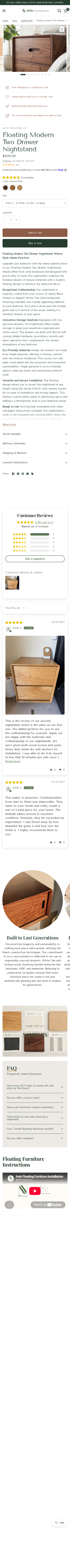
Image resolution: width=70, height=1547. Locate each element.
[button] (12, 177)
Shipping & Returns (15, 453)
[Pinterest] (23, 474)
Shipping (7, 160)
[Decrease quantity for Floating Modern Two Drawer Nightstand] (5, 219)
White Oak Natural (12, 187)
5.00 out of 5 (44, 522)
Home (5, 20)
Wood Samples (12, 433)
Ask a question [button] (35, 558)
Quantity (7, 212)
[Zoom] (61, 29)
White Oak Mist (19, 187)
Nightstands (27, 20)
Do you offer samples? (20, 1138)
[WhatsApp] (27, 474)
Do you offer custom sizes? (23, 1097)
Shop (14, 20)
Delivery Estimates (14, 443)
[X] (18, 474)
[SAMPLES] (35, 1031)
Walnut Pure (5, 187)
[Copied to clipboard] (32, 474)
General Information (15, 462)
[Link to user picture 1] (35, 675)
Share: (6, 474)
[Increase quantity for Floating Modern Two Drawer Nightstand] (16, 219)
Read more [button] (13, 761)
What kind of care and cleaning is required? (27, 1118)
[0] (64, 10)
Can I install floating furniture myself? (30, 1128)
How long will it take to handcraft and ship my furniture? (30, 1087)
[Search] (59, 10)
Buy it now (35, 243)
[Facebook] (13, 474)
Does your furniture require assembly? (30, 1107)
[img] (13, 622)
